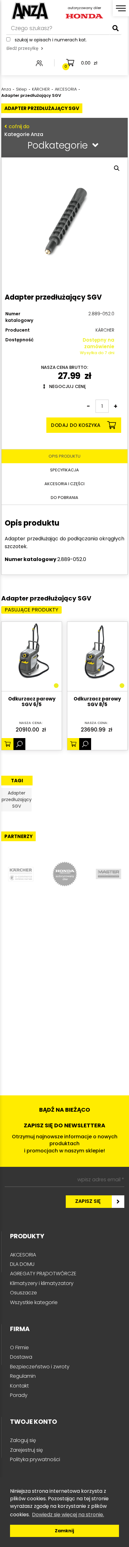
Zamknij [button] (64, 1531)
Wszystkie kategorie (34, 1302)
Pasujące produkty (31, 609)
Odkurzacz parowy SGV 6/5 (31, 702)
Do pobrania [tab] (64, 498)
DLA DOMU (22, 1264)
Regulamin (23, 1376)
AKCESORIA (23, 1254)
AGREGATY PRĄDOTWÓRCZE (43, 1273)
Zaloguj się (23, 1440)
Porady (19, 1395)
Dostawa (21, 1357)
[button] (116, 168)
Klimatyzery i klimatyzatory (42, 1283)
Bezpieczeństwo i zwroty (40, 1366)
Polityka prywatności (35, 1459)
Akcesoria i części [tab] (64, 484)
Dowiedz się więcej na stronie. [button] (68, 1514)
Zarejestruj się (26, 1450)
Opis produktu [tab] (64, 456)
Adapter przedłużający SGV (17, 799)
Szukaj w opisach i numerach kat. (51, 40)
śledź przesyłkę (22, 48)
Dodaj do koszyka (75, 425)
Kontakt (19, 1385)
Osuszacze (23, 1292)
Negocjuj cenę (65, 386)
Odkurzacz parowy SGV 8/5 (97, 702)
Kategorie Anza (23, 130)
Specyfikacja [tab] (64, 470)
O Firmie (19, 1347)
